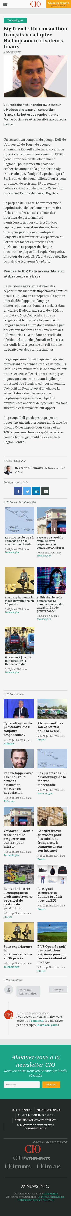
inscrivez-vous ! (48, 1025)
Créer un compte (58, 4)
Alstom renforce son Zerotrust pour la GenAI (50, 727)
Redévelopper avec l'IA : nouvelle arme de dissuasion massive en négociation (18, 783)
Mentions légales (49, 1110)
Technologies (15, 20)
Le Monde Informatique (51, 1196)
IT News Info (50, 1193)
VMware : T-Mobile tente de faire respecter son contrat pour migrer (50, 542)
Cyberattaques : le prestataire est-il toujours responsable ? (18, 729)
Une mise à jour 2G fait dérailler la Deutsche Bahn (18, 661)
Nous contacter (21, 1110)
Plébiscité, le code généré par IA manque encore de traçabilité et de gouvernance (49, 604)
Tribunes (9, 743)
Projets (41, 739)
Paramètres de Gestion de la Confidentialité (35, 1127)
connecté (37, 1020)
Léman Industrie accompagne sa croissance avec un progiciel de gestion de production (18, 898)
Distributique (25, 1200)
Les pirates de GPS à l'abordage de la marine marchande (19, 541)
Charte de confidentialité (35, 1115)
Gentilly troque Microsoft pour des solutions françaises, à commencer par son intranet (49, 841)
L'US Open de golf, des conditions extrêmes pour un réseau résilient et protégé (51, 954)
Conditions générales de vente (35, 1120)
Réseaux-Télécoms (43, 1200)
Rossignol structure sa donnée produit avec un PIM (49, 894)
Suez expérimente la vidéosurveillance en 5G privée (19, 601)
